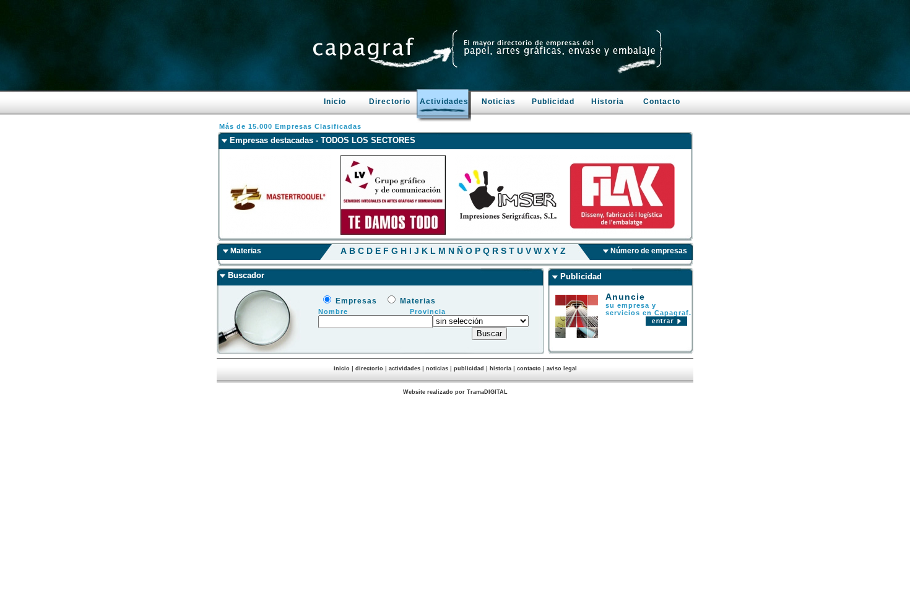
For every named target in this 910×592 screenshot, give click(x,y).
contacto (529, 368)
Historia (607, 101)
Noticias (499, 101)
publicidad (469, 368)
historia (500, 368)
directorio (369, 368)
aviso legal (562, 368)
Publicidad (553, 101)
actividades (404, 368)
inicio (342, 368)
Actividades (444, 101)
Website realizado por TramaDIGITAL (455, 392)
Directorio (389, 101)
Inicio (335, 101)
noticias (437, 368)
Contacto (661, 101)
